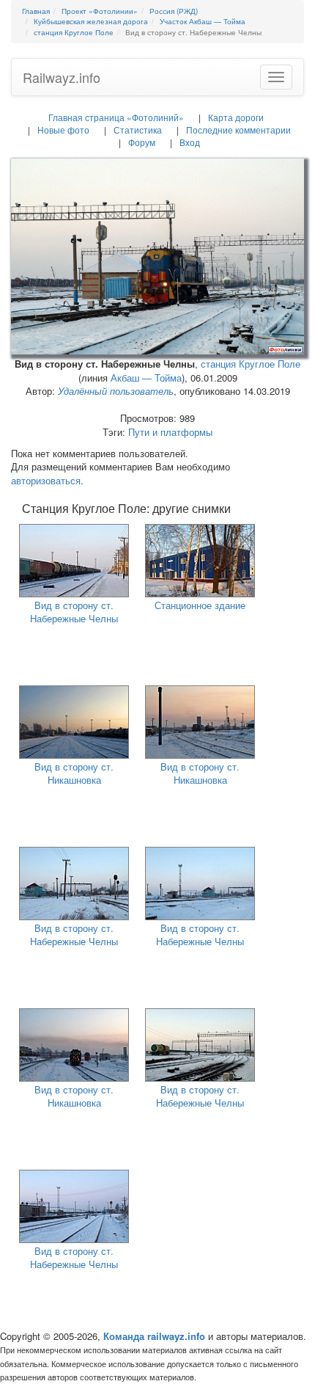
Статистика (138, 129)
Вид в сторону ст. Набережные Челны (74, 612)
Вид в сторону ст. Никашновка (74, 773)
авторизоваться (46, 480)
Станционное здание (200, 605)
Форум (141, 142)
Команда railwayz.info (154, 1336)
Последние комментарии (238, 129)
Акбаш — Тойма (146, 378)
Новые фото (63, 129)
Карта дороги (236, 117)
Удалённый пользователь (116, 391)
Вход (189, 142)
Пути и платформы (170, 432)
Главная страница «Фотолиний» (116, 117)
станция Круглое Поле (250, 364)
